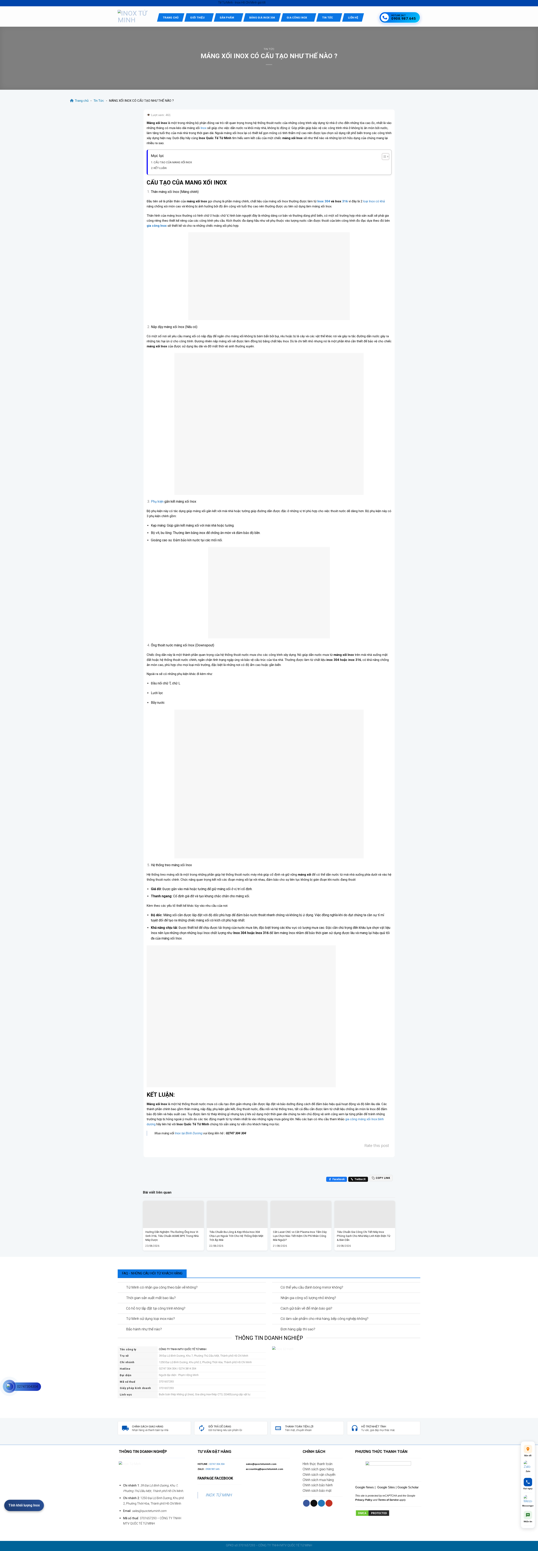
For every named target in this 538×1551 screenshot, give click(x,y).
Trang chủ (170, 17)
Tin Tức (327, 17)
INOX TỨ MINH (219, 1495)
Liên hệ (353, 17)
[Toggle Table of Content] (383, 156)
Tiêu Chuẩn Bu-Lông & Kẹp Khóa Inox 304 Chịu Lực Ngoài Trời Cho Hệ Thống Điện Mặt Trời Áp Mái (236, 1235)
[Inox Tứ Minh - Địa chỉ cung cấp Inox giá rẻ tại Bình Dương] (134, 16)
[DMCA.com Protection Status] (372, 1513)
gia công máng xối (358, 1119)
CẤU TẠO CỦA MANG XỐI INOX (173, 162)
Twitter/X (360, 1179)
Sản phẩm (227, 17)
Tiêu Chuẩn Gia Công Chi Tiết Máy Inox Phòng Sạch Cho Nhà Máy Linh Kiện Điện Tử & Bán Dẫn (363, 1235)
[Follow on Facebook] (306, 1503)
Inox (203, 128)
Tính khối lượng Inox (24, 1505)
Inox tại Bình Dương (188, 1133)
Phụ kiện (157, 501)
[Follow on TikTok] (313, 1503)
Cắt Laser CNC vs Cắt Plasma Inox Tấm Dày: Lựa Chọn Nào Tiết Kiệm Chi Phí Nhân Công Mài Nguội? (300, 1235)
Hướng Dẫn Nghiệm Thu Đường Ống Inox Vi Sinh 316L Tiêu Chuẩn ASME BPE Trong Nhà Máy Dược (172, 1235)
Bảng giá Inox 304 (262, 17)
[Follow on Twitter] (321, 1503)
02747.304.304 (216, 1464)
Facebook (338, 1179)
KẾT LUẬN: (160, 168)
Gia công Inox (297, 17)
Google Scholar (408, 1487)
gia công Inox (157, 226)
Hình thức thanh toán (317, 1464)
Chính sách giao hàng (318, 1469)
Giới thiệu (197, 17)
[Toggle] (121, 1287)
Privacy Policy (363, 1499)
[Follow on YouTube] (329, 1503)
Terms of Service (388, 1499)
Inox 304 (323, 201)
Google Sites (386, 1487)
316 (345, 201)
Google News (364, 1487)
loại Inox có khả (374, 201)
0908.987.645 (212, 1469)
